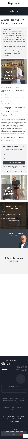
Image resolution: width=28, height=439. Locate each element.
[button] (2, 3)
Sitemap (14, 409)
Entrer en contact (20, 378)
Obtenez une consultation (14, 162)
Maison (11, 398)
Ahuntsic (12, 402)
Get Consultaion (14, 225)
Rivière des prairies (20, 402)
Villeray (6, 405)
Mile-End (13, 405)
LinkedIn (17, 431)
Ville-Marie (19, 405)
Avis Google (20, 418)
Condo (16, 398)
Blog (23, 407)
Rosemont (22, 400)
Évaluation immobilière (20, 416)
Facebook (7, 431)
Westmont (5, 398)
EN (26, 3)
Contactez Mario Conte (14, 421)
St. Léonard (5, 402)
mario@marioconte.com (14, 386)
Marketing (15, 418)
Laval (13, 407)
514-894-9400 (14, 390)
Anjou (18, 407)
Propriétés (7, 418)
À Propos (9, 416)
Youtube (21, 431)
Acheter (13, 416)
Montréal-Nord (6, 407)
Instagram (12, 431)
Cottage (22, 398)
